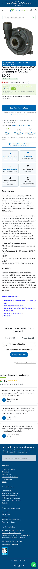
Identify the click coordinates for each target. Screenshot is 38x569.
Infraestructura (7, 479)
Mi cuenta (5, 512)
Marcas (4, 482)
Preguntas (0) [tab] (27, 338)
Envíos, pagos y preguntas (11, 498)
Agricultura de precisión (10, 477)
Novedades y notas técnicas (11, 500)
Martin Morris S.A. (21, 561)
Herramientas (6, 474)
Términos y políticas (8, 522)
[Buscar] (33, 17)
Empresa (5, 517)
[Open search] (3, 344)
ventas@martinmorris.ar (10, 544)
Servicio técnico (7, 491)
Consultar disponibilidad (19, 108)
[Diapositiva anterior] (2, 3)
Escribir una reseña (19, 354)
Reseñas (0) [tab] (10, 338)
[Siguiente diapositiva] (36, 3)
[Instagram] (19, 565)
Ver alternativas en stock (19, 115)
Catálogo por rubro (8, 469)
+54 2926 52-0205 (15, 541)
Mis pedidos (6, 514)
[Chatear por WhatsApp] (33, 564)
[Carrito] (35, 10)
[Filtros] (8, 344)
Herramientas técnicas (9, 496)
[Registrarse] (33, 458)
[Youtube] (22, 565)
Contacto (5, 503)
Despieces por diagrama (10, 493)
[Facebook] (15, 565)
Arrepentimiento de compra (11, 519)
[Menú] (2, 10)
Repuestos (5, 472)
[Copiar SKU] (27, 82)
